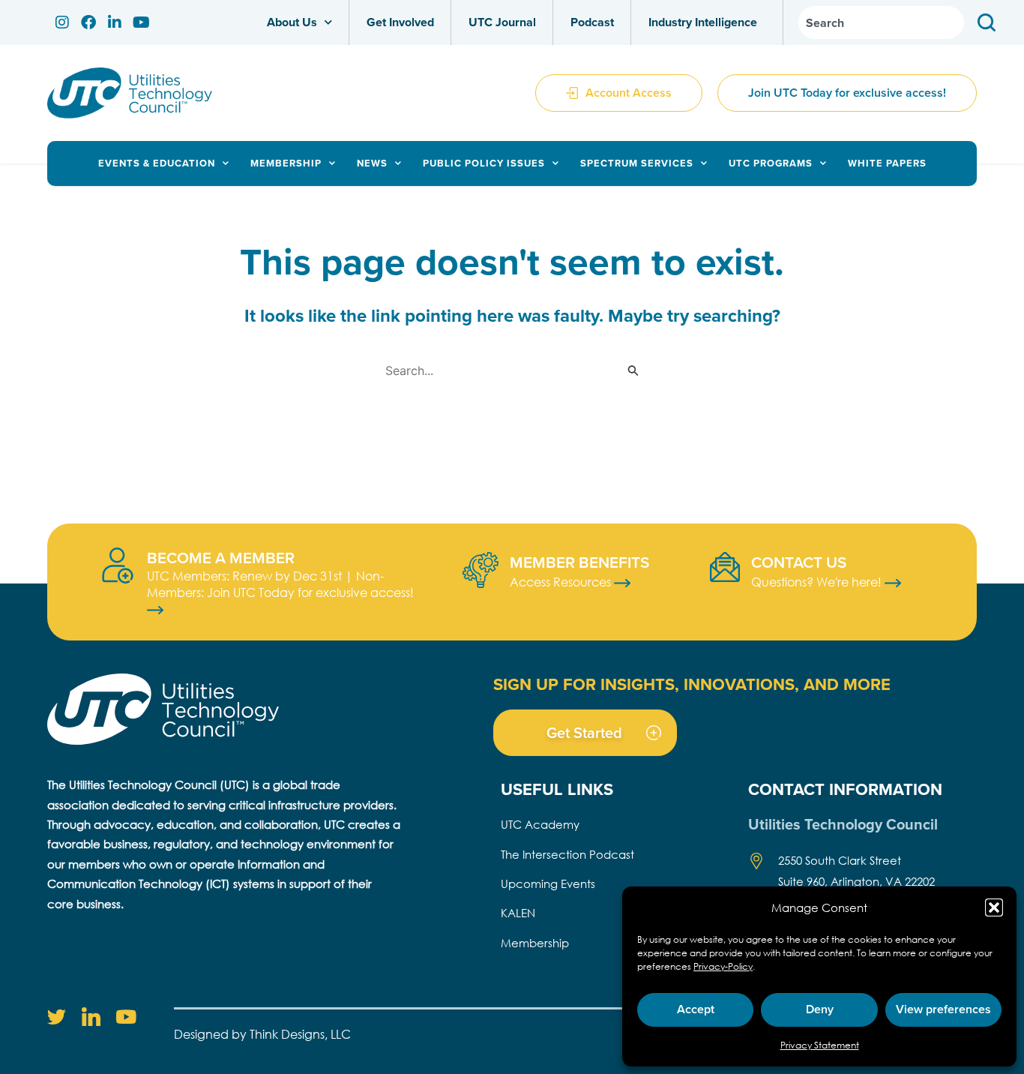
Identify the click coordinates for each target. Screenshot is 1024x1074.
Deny (820, 1009)
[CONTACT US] (725, 567)
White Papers (887, 163)
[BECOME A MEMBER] (118, 566)
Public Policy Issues (484, 163)
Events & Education (156, 163)
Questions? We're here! (818, 582)
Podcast (592, 22)
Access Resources (562, 582)
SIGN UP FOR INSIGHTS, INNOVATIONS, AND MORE (692, 684)
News (372, 163)
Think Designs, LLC (300, 1034)
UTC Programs (771, 163)
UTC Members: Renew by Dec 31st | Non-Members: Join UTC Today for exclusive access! (280, 584)
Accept (695, 1009)
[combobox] (881, 22)
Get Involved (400, 22)
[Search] (989, 22)
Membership (286, 163)
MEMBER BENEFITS (579, 561)
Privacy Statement (819, 1045)
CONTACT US (798, 561)
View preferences (943, 1009)
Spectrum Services (636, 163)
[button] (994, 907)
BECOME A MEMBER (221, 557)
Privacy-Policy (723, 966)
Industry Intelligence (702, 22)
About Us (292, 22)
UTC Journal (502, 22)
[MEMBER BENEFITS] (481, 570)
